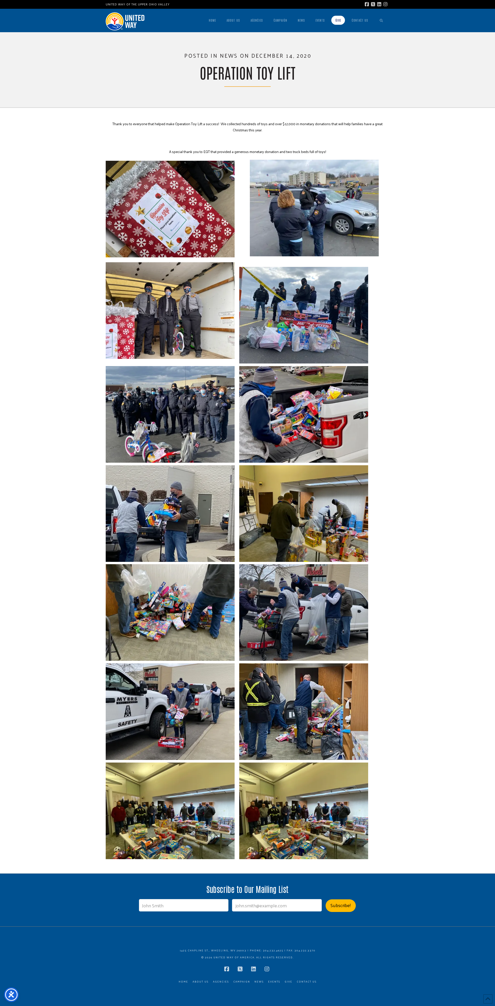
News (259, 981)
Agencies (221, 981)
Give (288, 981)
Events (274, 981)
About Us (201, 981)
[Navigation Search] (381, 20)
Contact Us (307, 981)
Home (183, 981)
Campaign (241, 981)
